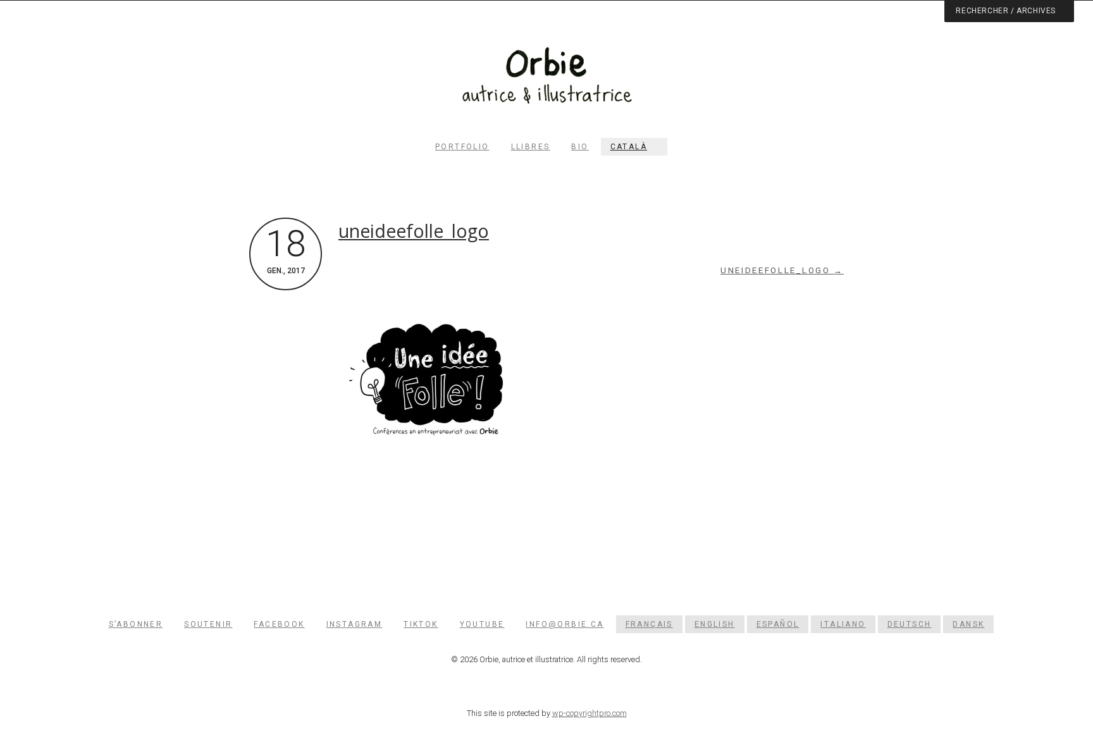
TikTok (421, 624)
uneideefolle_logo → (782, 270)
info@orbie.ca (564, 624)
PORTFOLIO (462, 146)
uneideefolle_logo (413, 231)
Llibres (530, 146)
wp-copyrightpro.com (589, 713)
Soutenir (208, 624)
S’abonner (136, 624)
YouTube (482, 624)
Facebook (279, 624)
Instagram (354, 624)
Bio (579, 146)
